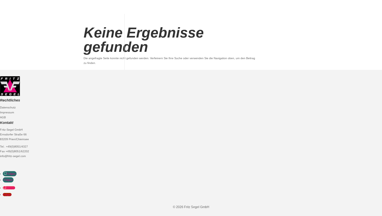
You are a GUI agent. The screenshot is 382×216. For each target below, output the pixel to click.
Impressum (7, 112)
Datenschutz (8, 107)
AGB (3, 117)
